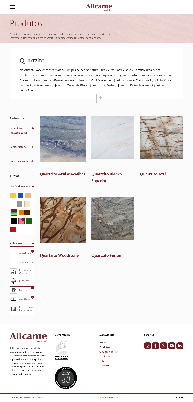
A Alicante (105, 356)
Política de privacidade (109, 398)
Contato (104, 365)
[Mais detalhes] (63, 138)
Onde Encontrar (108, 351)
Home (102, 342)
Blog (101, 360)
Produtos (104, 347)
